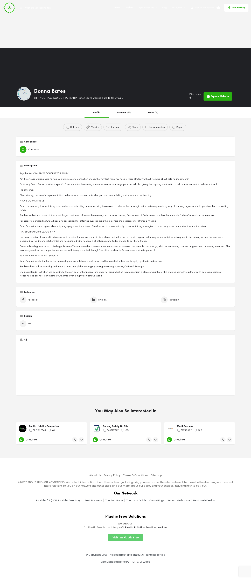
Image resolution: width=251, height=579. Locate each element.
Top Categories (146, 7)
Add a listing (238, 7)
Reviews (123, 112)
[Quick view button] (75, 439)
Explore (129, 7)
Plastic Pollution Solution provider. (146, 527)
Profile (96, 112)
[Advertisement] (102, 24)
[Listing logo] (24, 94)
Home (117, 7)
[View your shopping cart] (218, 8)
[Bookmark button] (81, 439)
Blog (164, 7)
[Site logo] (10, 7)
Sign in (198, 7)
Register (209, 7)
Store (152, 112)
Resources (177, 7)
